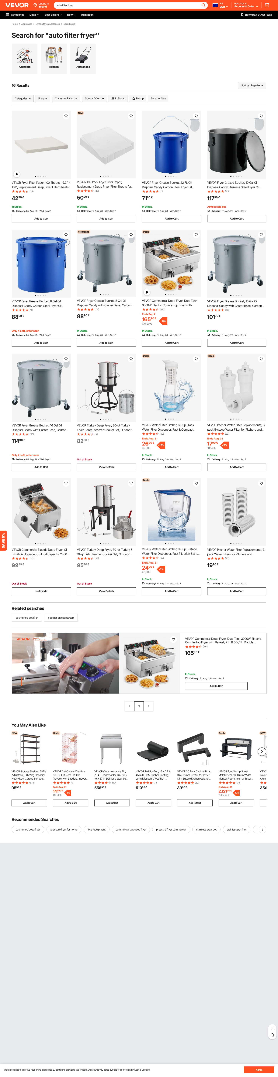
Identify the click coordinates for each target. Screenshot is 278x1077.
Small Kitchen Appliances (48, 24)
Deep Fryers (69, 24)
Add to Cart (41, 218)
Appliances (26, 24)
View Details (106, 467)
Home (15, 24)
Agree (259, 1069)
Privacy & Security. (141, 1069)
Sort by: (245, 85)
